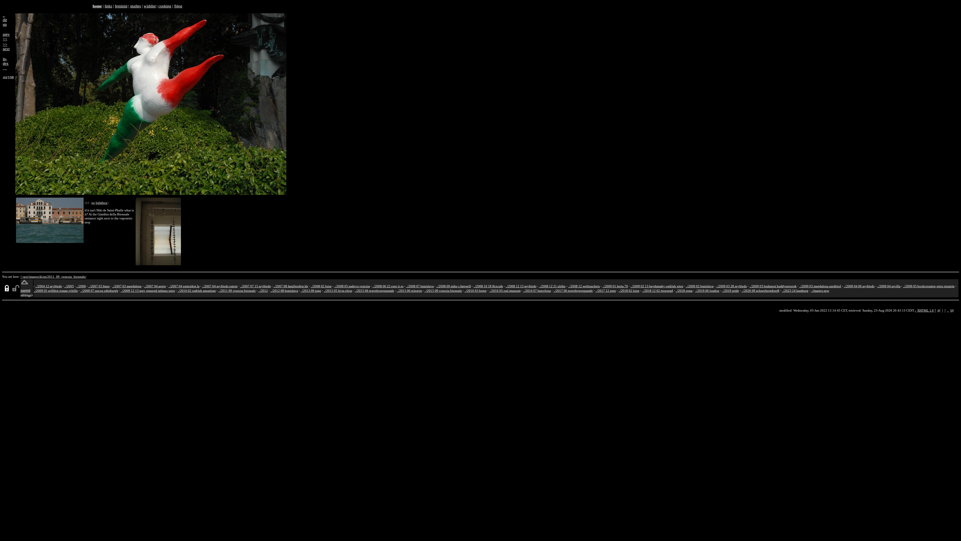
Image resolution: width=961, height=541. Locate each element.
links (108, 6)
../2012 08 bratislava (284, 291)
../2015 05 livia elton (338, 291)
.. (947, 310)
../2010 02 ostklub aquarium (196, 291)
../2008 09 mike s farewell (453, 286)
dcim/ (43, 277)
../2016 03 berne (475, 291)
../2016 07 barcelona (537, 291)
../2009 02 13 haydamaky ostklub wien (656, 286)
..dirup (5, 20)
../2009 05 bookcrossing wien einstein (928, 286)
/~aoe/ (25, 277)
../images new (820, 291)
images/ (34, 277)
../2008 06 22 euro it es (387, 286)
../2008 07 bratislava (420, 286)
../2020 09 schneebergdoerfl (760, 291)
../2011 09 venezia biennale (237, 291)
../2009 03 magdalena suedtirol (820, 286)
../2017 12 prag (605, 291)
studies (135, 6)
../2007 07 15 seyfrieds (255, 286)
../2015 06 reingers (409, 291)
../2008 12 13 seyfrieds (521, 286)
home (97, 6)
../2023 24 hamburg (795, 291)
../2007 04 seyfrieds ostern (219, 286)
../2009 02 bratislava (699, 286)
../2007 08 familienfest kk (290, 286)
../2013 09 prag (311, 291)
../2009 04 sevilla (888, 286)
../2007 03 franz (99, 286)
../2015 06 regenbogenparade (374, 291)
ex (93, 203)
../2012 (263, 291)
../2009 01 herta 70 (615, 286)
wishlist (150, 6)
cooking (164, 6)
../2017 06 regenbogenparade (573, 291)
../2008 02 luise (321, 286)
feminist (121, 6)
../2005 (69, 286)
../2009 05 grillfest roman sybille (56, 291)
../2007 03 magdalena (126, 286)
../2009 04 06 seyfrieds (859, 286)
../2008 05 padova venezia (352, 286)
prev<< (6, 36)
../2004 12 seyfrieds (48, 286)
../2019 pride (730, 291)
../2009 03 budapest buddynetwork (773, 286)
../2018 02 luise (628, 291)
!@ (952, 310)
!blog (178, 6)
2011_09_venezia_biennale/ (66, 277)
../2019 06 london (707, 291)
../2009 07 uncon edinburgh (99, 291)
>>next (6, 46)
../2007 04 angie (155, 286)
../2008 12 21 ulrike (552, 286)
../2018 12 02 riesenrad (657, 291)
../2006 (81, 286)
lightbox (101, 203)
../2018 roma (683, 291)
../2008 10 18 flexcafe (488, 286)
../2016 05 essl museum (505, 291)
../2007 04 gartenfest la (183, 286)
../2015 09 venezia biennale (443, 291)
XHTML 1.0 (925, 310)
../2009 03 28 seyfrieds (731, 286)
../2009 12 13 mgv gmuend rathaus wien (148, 291)
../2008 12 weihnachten (584, 286)
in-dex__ (6, 63)
